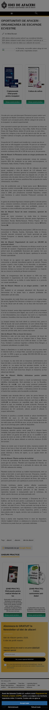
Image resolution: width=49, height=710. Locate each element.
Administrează (13, 707)
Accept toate (24, 703)
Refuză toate (36, 707)
